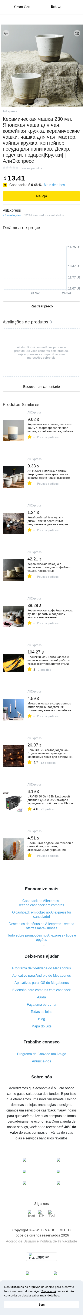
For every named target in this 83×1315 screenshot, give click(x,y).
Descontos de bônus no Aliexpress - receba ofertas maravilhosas (41, 926)
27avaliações (12, 215)
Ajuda (41, 997)
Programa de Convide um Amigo (41, 1054)
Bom (42, 1304)
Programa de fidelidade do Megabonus (41, 968)
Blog (41, 1019)
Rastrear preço (41, 306)
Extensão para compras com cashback (41, 990)
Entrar (56, 6)
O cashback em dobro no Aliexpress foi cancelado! (41, 914)
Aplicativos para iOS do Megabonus (41, 983)
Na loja (41, 196)
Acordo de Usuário (21, 1241)
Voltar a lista (6, 33)
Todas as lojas (41, 1012)
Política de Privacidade (58, 1241)
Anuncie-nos (41, 1061)
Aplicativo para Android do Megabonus (41, 975)
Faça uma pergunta (41, 1004)
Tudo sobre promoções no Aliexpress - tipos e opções (41, 937)
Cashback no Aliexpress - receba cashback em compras (41, 903)
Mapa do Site (41, 1026)
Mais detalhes (54, 185)
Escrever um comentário (41, 386)
